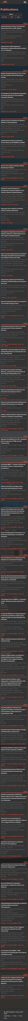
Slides (8, 204)
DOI (8, 42)
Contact (14, 1016)
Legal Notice (7, 1016)
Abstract (3, 42)
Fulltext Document (12, 178)
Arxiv (8, 64)
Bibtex (11, 42)
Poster (20, 498)
